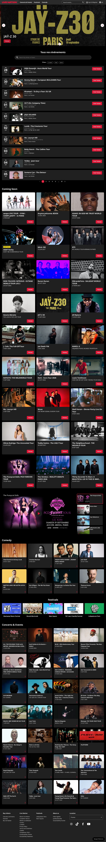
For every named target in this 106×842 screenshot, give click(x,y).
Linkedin (22, 824)
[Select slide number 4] (50, 44)
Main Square (40, 818)
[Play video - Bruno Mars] (79, 512)
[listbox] (86, 817)
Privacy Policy (23, 826)
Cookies (22, 830)
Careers (22, 822)
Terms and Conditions (26, 828)
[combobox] (72, 2)
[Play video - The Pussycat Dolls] (38, 513)
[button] (9, 2)
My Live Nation (7, 820)
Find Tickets (97, 69)
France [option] (73, 817)
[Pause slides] (59, 44)
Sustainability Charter (26, 834)
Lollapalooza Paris (41, 816)
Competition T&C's (25, 832)
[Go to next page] (65, 181)
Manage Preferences (98, 839)
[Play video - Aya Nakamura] (79, 523)
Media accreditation (25, 820)
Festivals (5, 818)
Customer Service (24, 818)
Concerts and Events (9, 816)
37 (61, 181)
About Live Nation (25, 816)
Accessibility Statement (26, 836)
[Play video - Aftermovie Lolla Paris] (79, 534)
